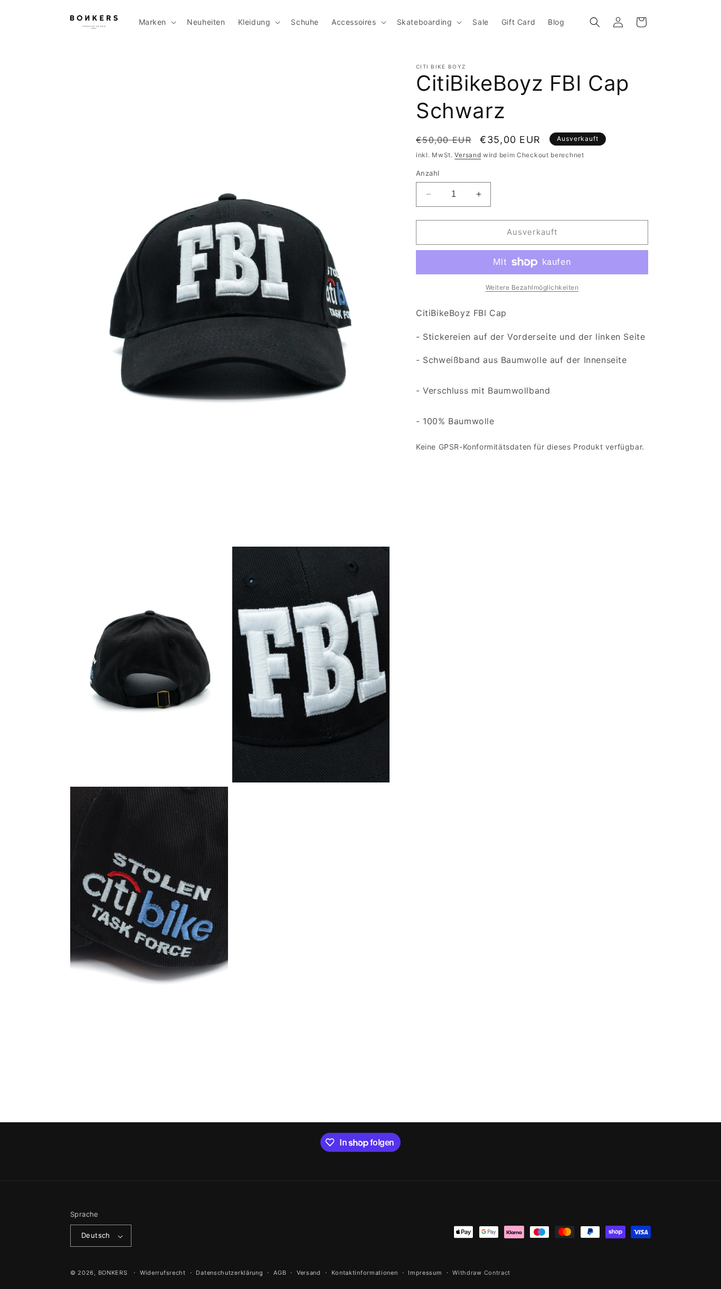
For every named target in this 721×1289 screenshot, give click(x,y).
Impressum (425, 1272)
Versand (467, 155)
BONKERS (113, 1273)
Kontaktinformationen (364, 1272)
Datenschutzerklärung (229, 1272)
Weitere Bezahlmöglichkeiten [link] (532, 287)
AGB (279, 1272)
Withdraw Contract (481, 1272)
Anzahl (427, 173)
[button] (156, 22)
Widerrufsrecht (163, 1272)
